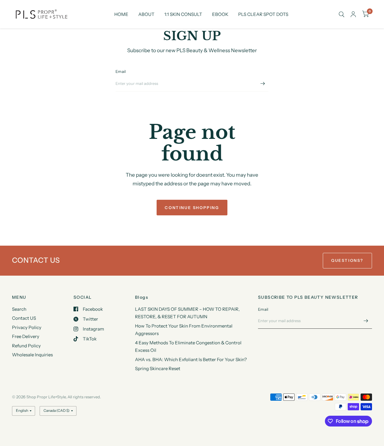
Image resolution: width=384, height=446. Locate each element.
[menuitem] (121, 14)
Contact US (24, 318)
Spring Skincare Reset (157, 368)
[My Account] (353, 14)
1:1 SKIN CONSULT (183, 14)
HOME (121, 14)
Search (19, 309)
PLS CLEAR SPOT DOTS (263, 14)
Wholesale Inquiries (32, 355)
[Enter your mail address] (262, 83)
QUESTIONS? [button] (347, 260)
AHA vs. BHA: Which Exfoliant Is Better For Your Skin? (191, 359)
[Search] (341, 14)
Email (121, 71)
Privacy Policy (26, 327)
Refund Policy (26, 346)
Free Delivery (25, 336)
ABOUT (146, 14)
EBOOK (220, 14)
